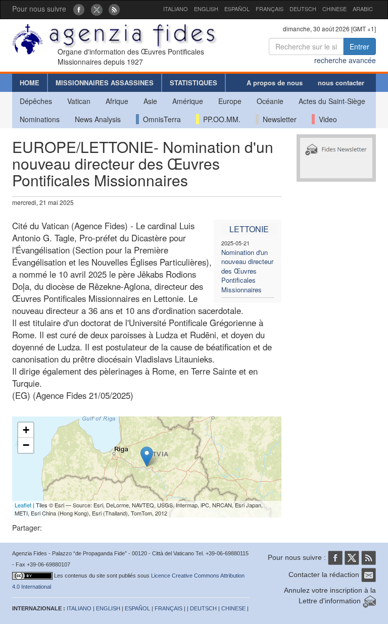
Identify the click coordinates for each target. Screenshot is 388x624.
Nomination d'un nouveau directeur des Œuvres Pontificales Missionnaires (247, 270)
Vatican (78, 101)
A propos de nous (275, 82)
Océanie (270, 101)
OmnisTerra (160, 119)
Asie (150, 101)
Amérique (187, 101)
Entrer (359, 46)
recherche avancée (345, 60)
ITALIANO (175, 9)
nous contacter (341, 82)
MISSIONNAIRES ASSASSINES (105, 82)
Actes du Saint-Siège (332, 101)
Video (326, 119)
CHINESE (334, 9)
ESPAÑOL (237, 9)
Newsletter (278, 119)
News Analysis (98, 119)
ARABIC (363, 9)
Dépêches (36, 101)
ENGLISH (206, 9)
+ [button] (26, 430)
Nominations (40, 119)
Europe (229, 101)
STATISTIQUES (193, 82)
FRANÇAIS (269, 9)
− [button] (26, 445)
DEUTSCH (302, 9)
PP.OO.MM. (219, 119)
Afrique (117, 101)
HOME (29, 82)
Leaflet (23, 505)
